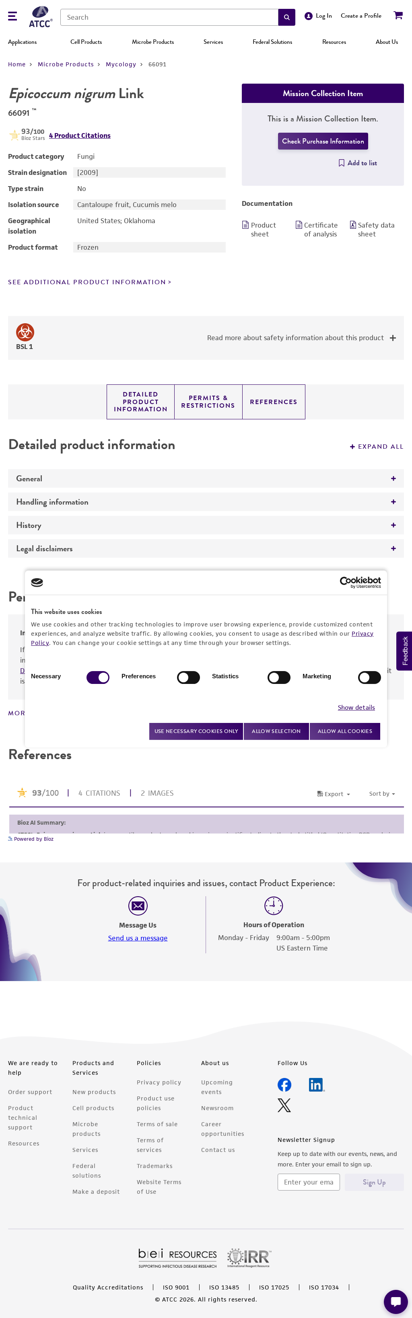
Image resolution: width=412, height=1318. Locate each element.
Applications (22, 41)
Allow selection (276, 731)
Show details (356, 707)
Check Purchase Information (323, 141)
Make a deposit (96, 1191)
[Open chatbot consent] (396, 1302)
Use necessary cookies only (196, 731)
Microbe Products (153, 41)
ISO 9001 (176, 1287)
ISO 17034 (324, 1287)
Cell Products (86, 41)
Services (213, 41)
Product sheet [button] (263, 229)
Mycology (121, 64)
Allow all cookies (345, 731)
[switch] (188, 677)
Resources (334, 41)
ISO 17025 (274, 1287)
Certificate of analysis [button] (321, 229)
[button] (286, 17)
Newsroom (217, 1108)
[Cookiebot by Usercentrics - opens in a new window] (346, 583)
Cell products (93, 1108)
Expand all (381, 446)
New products (94, 1092)
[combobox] (169, 17)
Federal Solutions (272, 41)
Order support (30, 1092)
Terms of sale (157, 1124)
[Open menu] (12, 17)
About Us (387, 41)
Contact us (218, 1150)
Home (17, 64)
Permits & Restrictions (208, 401)
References (274, 402)
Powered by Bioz (33, 839)
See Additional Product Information (87, 282)
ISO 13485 (224, 1287)
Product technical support (22, 1117)
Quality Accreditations (108, 1287)
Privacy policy (159, 1082)
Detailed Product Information (141, 402)
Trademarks (155, 1166)
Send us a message (138, 938)
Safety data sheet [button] (376, 229)
